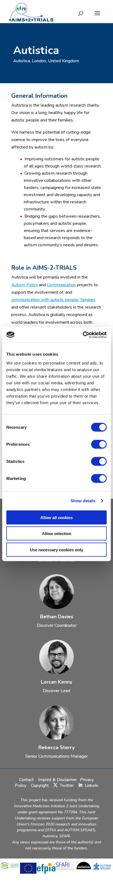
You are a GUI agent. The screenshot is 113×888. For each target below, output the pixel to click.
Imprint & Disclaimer (57, 780)
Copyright (40, 785)
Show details (82, 500)
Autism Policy (24, 285)
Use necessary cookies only (56, 549)
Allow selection (56, 533)
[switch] (99, 444)
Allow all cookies (56, 517)
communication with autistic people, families (53, 300)
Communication (61, 285)
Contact (27, 780)
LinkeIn (91, 785)
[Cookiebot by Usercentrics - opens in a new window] (83, 334)
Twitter (67, 785)
